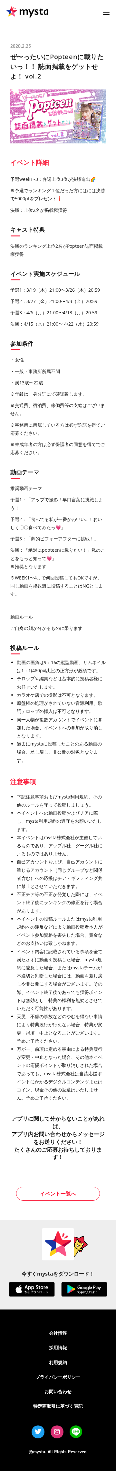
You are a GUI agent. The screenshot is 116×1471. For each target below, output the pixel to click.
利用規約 (58, 1362)
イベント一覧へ (58, 1193)
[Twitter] (38, 1431)
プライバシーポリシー (58, 1377)
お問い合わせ (58, 1391)
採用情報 (58, 1347)
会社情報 (58, 1333)
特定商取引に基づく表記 (58, 1406)
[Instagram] (57, 1431)
